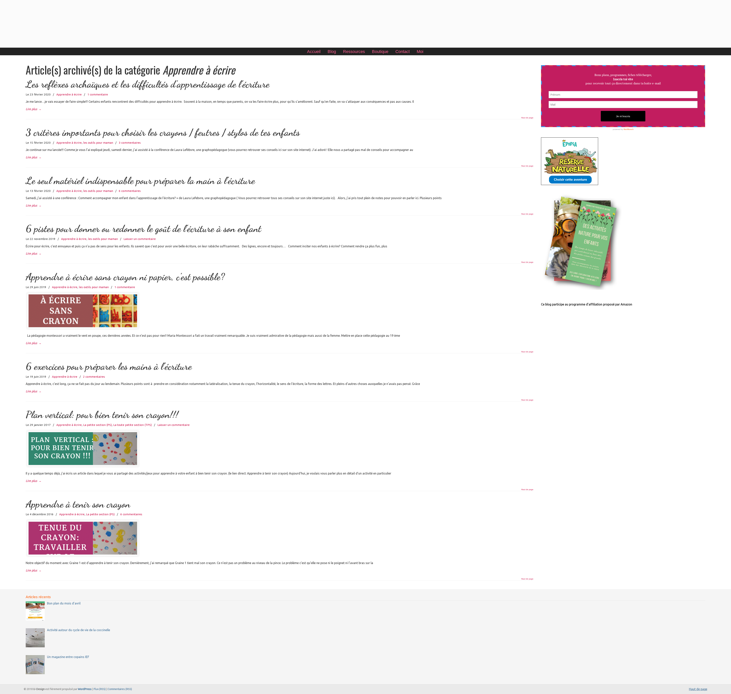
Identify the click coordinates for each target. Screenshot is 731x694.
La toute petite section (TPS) (132, 424)
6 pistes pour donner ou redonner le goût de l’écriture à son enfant (143, 228)
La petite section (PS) (97, 424)
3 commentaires (130, 142)
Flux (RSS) (99, 689)
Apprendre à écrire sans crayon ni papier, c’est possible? (125, 277)
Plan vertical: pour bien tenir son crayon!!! (102, 414)
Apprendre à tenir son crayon (78, 504)
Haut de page (527, 118)
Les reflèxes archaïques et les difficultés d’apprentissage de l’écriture (147, 84)
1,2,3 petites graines (365, 24)
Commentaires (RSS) (120, 689)
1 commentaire (97, 94)
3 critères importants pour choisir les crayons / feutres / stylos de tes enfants (163, 132)
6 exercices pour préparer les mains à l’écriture (109, 366)
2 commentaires (94, 376)
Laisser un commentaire (140, 238)
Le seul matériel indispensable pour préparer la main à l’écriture (141, 180)
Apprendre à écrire (69, 94)
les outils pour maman (98, 142)
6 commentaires (130, 190)
